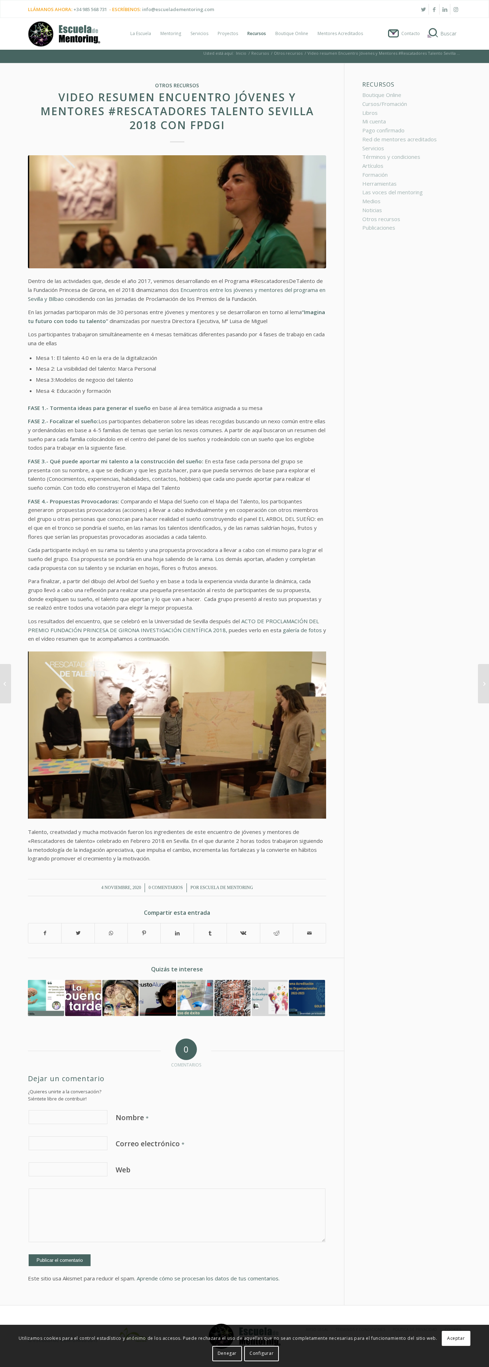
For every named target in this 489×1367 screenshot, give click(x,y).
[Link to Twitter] (423, 9)
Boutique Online (381, 94)
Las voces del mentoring (392, 192)
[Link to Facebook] (434, 9)
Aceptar (456, 1338)
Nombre (132, 1117)
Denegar (227, 1353)
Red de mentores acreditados (399, 139)
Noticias (372, 210)
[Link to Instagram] (455, 9)
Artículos (372, 165)
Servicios (373, 148)
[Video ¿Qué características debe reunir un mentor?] (158, 998)
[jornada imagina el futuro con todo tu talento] (177, 212)
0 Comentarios (166, 887)
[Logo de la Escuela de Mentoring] (64, 37)
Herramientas (379, 183)
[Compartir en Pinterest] (144, 933)
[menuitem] (141, 34)
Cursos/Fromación (384, 103)
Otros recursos (177, 85)
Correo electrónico (150, 1143)
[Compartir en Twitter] (78, 933)
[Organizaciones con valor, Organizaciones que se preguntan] (232, 998)
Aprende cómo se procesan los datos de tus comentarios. (208, 1278)
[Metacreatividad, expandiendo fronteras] (120, 998)
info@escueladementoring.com (178, 9)
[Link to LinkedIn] (445, 9)
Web (123, 1170)
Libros (370, 112)
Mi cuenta (374, 121)
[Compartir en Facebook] (44, 933)
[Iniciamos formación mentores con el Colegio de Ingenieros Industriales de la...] (5, 683)
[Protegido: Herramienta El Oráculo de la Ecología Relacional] (270, 998)
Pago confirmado (383, 130)
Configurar (261, 1353)
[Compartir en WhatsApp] (111, 933)
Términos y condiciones (391, 156)
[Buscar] (443, 34)
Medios (371, 201)
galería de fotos (302, 630)
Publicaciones (378, 227)
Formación (375, 174)
